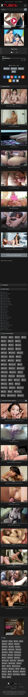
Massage (12, 376)
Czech (12, 356)
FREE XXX (4, 292)
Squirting (13, 387)
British (11, 345)
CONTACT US (8, 686)
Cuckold (20, 352)
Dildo (12, 652)
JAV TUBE (4, 314)
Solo (10, 671)
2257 (15, 686)
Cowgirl (5, 649)
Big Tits (7, 68)
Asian (18, 337)
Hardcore (13, 368)
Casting (18, 345)
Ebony (19, 356)
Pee (24, 379)
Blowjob (4, 345)
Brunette (5, 646)
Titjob (24, 674)
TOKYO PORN (5, 318)
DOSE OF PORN (6, 293)
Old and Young (17, 666)
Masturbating (21, 376)
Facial (4, 360)
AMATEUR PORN (6, 298)
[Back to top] (24, 693)
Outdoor (17, 379)
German (4, 364)
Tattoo (4, 391)
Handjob (4, 368)
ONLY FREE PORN (6, 317)
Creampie (13, 352)
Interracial (5, 372)
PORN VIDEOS (5, 322)
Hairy (20, 364)
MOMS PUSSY (5, 323)
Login (16, 1)
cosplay (11, 646)
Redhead (5, 387)
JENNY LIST (5, 307)
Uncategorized (12, 395)
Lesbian (4, 376)
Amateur (14, 68)
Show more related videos (14, 255)
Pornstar (5, 383)
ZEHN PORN (5, 311)
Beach (4, 341)
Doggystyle (18, 652)
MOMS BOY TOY (6, 326)
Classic (18, 348)
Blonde (18, 341)
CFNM (4, 348)
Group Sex (13, 364)
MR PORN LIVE (6, 300)
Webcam (21, 395)
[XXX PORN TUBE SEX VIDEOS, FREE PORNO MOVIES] (11, 5)
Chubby (11, 348)
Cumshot (5, 356)
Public (18, 383)
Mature (4, 379)
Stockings (21, 387)
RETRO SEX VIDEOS (7, 304)
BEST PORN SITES (7, 329)
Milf (14, 71)
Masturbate (12, 663)
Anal (12, 337)
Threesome (18, 391)
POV (12, 383)
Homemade (21, 368)
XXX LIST (4, 320)
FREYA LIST (5, 295)
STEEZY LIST (5, 315)
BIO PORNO (5, 306)
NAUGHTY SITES (6, 301)
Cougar (18, 646)
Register (20, 1)
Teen (11, 391)
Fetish (19, 360)
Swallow (23, 671)
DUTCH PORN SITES (7, 325)
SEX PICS (4, 309)
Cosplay (4, 352)
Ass (21, 641)
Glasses (11, 654)
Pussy (5, 671)
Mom (9, 666)
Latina (21, 372)
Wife (10, 677)
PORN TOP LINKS (6, 303)
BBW (24, 337)
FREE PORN (5, 328)
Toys (4, 395)
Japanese (13, 372)
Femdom (11, 360)
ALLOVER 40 (5, 297)
